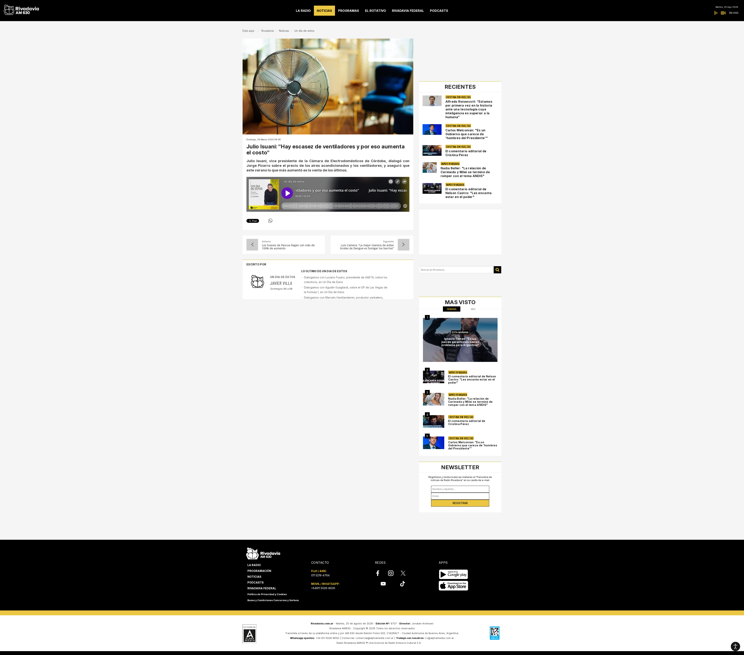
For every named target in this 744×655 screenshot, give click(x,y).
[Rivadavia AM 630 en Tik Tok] (402, 584)
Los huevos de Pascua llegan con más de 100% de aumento (288, 247)
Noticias (254, 576)
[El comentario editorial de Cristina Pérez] (433, 421)
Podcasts (255, 582)
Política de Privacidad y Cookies (267, 594)
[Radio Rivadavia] (263, 552)
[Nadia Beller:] (433, 399)
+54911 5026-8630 (323, 588)
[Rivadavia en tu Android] (453, 574)
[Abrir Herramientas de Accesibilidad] (735, 646)
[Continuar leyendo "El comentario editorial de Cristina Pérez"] (432, 150)
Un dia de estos (282, 277)
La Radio (254, 565)
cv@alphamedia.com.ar (439, 638)
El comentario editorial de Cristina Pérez (466, 153)
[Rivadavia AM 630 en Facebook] (380, 573)
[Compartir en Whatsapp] (270, 221)
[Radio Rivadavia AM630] (21, 9)
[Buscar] (497, 269)
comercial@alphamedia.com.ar (375, 638)
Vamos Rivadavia (450, 163)
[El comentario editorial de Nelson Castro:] (433, 377)
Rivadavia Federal (261, 588)
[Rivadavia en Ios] (453, 585)
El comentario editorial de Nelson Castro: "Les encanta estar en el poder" (468, 193)
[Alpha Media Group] (250, 633)
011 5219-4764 (320, 575)
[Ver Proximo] (403, 244)
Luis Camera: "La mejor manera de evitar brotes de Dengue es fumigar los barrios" (367, 247)
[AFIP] (494, 633)
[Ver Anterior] (252, 244)
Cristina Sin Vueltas (458, 97)
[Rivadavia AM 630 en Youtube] (383, 584)
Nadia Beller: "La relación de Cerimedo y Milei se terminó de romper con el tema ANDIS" (465, 172)
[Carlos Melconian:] (433, 442)
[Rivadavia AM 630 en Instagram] (393, 573)
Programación (259, 570)
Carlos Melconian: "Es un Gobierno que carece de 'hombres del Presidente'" (466, 134)
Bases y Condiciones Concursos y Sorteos (273, 600)
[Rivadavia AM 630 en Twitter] (406, 573)
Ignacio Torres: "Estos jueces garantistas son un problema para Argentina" (460, 342)
